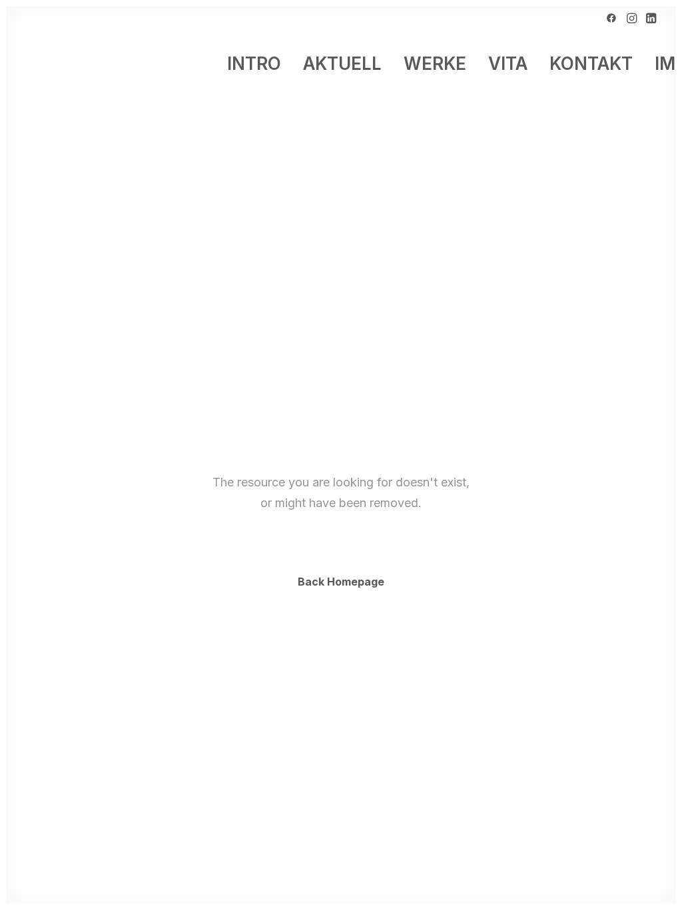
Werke (435, 63)
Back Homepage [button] (341, 581)
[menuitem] (611, 18)
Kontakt (591, 63)
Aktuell (342, 63)
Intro (254, 63)
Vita (507, 63)
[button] (611, 18)
